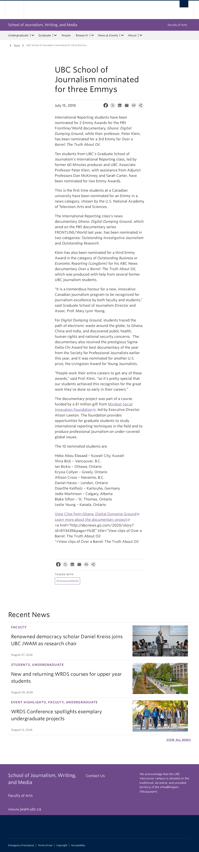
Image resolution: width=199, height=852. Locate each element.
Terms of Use (45, 845)
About (132, 35)
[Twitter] (112, 106)
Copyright (61, 845)
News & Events (108, 35)
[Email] (126, 106)
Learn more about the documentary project (91, 520)
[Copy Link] (133, 106)
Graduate (44, 35)
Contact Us (95, 776)
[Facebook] (105, 106)
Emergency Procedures (21, 845)
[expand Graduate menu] (55, 35)
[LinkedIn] (119, 106)
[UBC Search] (184, 4)
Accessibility (78, 845)
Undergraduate (18, 35)
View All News (178, 739)
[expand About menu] (141, 35)
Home (5, 45)
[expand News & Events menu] (122, 35)
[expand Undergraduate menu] (33, 35)
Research (82, 35)
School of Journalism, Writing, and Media (42, 25)
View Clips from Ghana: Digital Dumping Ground (95, 514)
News (17, 45)
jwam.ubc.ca (30, 809)
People (66, 35)
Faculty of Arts (177, 24)
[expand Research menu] (92, 35)
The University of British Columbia (17, 10)
